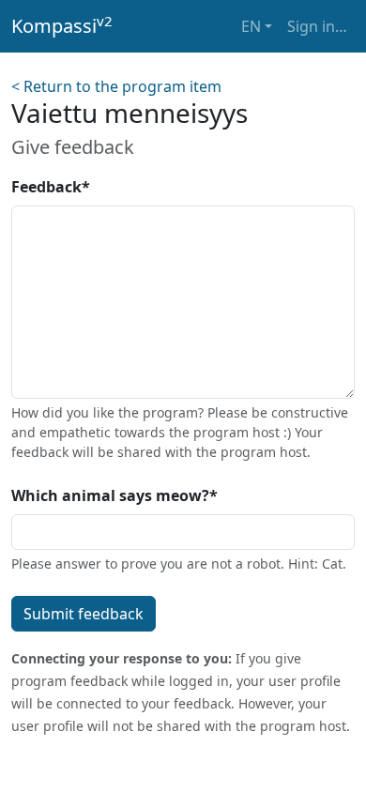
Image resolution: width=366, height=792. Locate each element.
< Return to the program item (116, 86)
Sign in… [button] (317, 26)
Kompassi (62, 25)
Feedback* (50, 186)
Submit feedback (83, 613)
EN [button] (251, 26)
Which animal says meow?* (114, 495)
